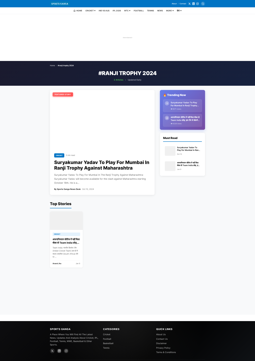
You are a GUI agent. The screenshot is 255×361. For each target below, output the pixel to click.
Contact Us (162, 339)
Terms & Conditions (166, 352)
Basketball (108, 343)
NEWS (160, 10)
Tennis (106, 347)
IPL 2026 (117, 10)
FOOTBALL (139, 10)
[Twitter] (189, 4)
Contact (183, 4)
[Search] (203, 4)
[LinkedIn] (193, 4)
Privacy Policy (163, 347)
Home (52, 65)
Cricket (106, 334)
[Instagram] (197, 4)
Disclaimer (161, 343)
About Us (161, 334)
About (174, 4)
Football (107, 339)
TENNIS (150, 10)
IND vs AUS (104, 10)
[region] (127, 37)
